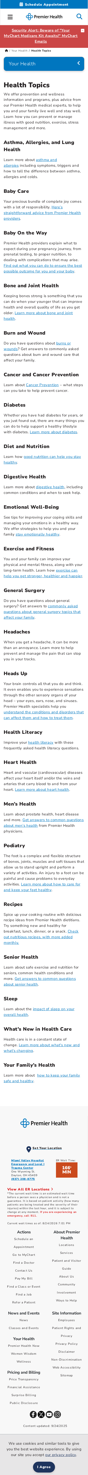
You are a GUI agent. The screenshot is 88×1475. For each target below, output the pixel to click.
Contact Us (24, 1271)
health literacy (41, 742)
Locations (66, 1245)
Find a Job (24, 1294)
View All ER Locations (29, 1189)
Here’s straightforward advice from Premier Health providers (42, 213)
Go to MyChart (23, 1255)
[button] (10, 16)
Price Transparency (24, 1379)
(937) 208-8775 (23, 1179)
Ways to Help (66, 1300)
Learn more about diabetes (53, 432)
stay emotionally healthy (37, 534)
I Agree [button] (44, 1467)
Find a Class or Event (23, 1287)
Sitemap (66, 1375)
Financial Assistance (24, 1387)
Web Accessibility (67, 1367)
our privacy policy (60, 1454)
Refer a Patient (23, 1302)
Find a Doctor (23, 1263)
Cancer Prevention (42, 384)
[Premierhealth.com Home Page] (6, 51)
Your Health (19, 51)
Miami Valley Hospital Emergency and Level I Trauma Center (27, 1164)
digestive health (50, 487)
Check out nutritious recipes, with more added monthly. (41, 937)
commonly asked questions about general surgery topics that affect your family (42, 612)
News (24, 1320)
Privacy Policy (66, 1344)
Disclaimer (66, 1352)
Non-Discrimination (66, 1360)
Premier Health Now (24, 1346)
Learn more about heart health (42, 789)
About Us (66, 1276)
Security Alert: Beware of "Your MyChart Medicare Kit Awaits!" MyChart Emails (40, 36)
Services (66, 1253)
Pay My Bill (24, 1278)
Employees (66, 1320)
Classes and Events (24, 1328)
